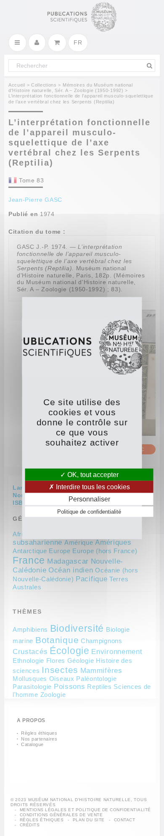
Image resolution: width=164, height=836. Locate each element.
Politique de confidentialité (89, 512)
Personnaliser (89, 499)
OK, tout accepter (92, 474)
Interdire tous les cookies (92, 486)
